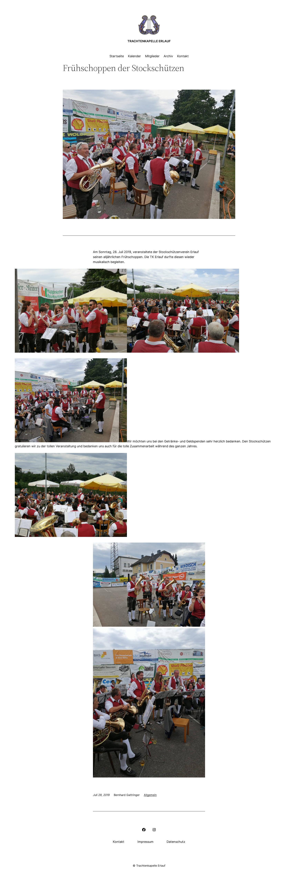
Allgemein (150, 795)
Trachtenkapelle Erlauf (149, 41)
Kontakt (118, 841)
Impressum (145, 841)
